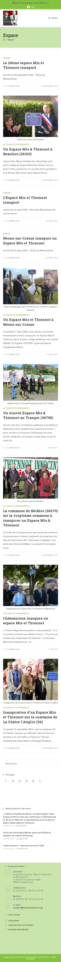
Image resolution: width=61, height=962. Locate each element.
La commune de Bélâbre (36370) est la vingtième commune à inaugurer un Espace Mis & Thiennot (30, 518)
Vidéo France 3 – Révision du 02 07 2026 (23, 845)
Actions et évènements (16, 144)
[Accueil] (4, 39)
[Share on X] (6, 781)
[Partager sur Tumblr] (40, 781)
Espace (11, 39)
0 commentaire (13, 86)
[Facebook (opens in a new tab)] (29, 7)
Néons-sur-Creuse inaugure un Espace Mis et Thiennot (30, 240)
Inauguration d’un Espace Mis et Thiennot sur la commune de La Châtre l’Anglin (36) (30, 717)
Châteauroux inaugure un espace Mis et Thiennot (25, 620)
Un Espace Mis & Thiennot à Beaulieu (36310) (28, 151)
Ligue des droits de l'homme (21, 925)
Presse (6, 58)
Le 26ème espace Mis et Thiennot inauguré (23, 65)
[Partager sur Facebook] (13, 781)
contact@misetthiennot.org (28, 907)
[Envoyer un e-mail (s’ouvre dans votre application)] (32, 7)
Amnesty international (18, 929)
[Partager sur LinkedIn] (26, 781)
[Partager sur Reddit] (33, 781)
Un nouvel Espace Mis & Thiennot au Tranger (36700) (28, 415)
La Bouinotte (13, 920)
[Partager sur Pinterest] (19, 781)
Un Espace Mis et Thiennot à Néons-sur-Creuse (28, 322)
